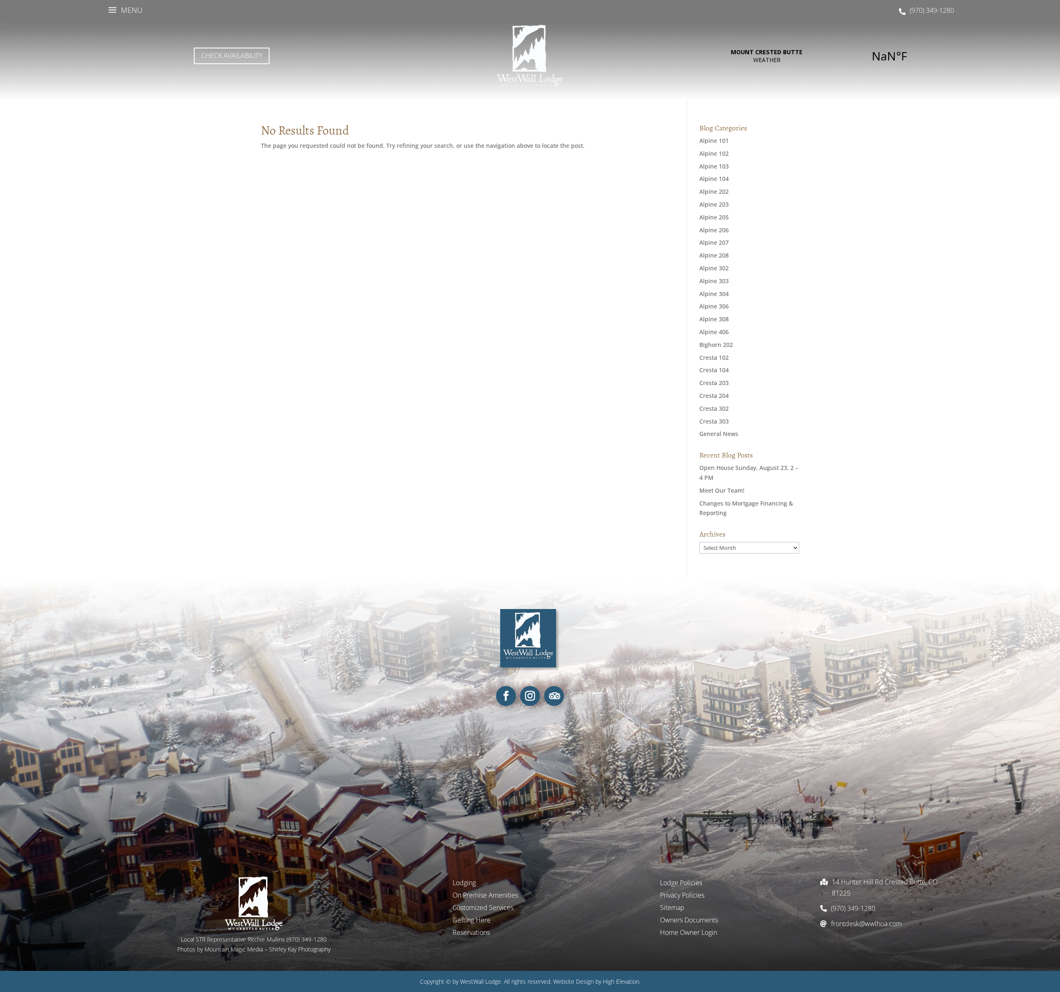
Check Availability (231, 55)
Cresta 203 (714, 383)
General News (718, 434)
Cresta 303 (714, 421)
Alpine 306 (714, 306)
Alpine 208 (714, 255)
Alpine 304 (714, 294)
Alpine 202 (714, 191)
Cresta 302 (714, 408)
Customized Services (483, 908)
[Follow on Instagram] (530, 696)
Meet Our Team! (721, 490)
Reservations (471, 933)
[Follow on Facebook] (506, 696)
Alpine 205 (714, 217)
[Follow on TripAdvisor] (554, 696)
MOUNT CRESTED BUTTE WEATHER (828, 56)
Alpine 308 (714, 319)
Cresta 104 (714, 370)
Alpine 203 (714, 204)
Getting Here (472, 921)
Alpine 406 (714, 332)
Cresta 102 (714, 357)
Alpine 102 (714, 153)
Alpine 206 (714, 230)
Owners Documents (689, 921)
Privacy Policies (682, 896)
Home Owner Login (688, 933)
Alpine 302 (714, 268)
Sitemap (672, 908)
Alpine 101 (714, 140)
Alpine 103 (714, 166)
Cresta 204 (714, 396)
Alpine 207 (714, 242)
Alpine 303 (714, 281)
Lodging (464, 883)
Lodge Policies (681, 883)
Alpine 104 (714, 179)
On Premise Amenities (485, 896)
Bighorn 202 (716, 345)
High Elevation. (622, 981)
